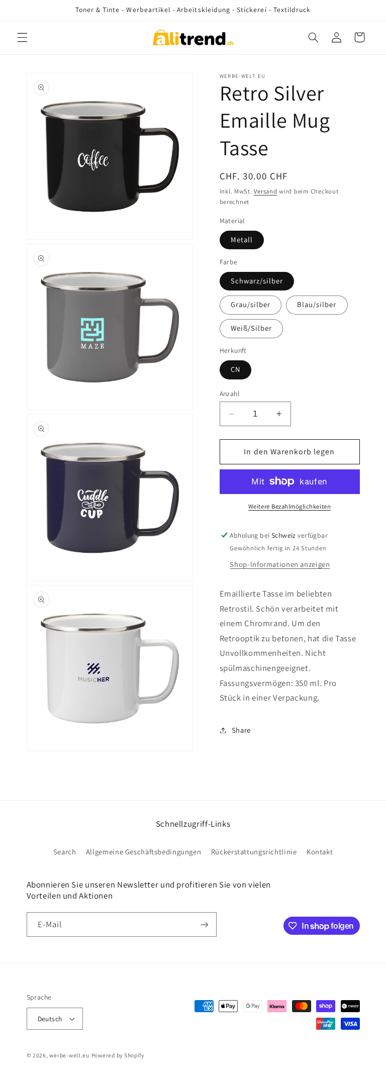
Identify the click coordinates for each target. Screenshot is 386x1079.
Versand (265, 191)
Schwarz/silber (257, 280)
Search (64, 851)
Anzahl (230, 393)
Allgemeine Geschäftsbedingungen (144, 851)
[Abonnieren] (204, 924)
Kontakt (320, 851)
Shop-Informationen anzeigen (280, 564)
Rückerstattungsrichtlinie (254, 851)
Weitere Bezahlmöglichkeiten (289, 506)
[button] (22, 37)
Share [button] (241, 730)
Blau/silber (317, 304)
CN (235, 369)
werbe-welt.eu (69, 1055)
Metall (242, 239)
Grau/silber (251, 304)
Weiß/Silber (251, 328)
